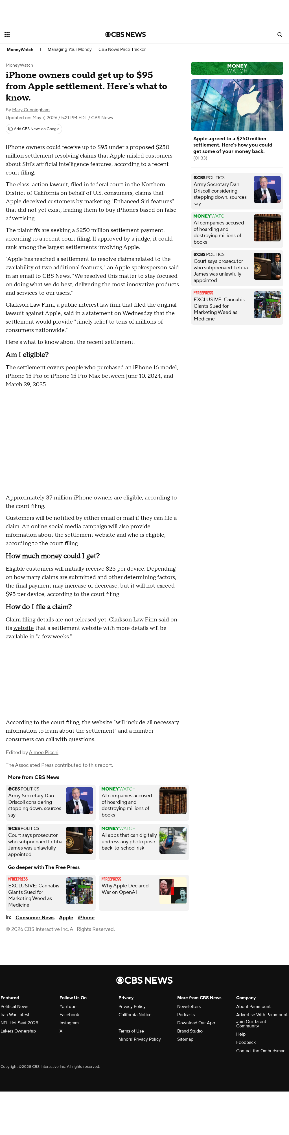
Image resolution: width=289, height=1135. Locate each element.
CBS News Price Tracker (122, 49)
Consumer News (35, 917)
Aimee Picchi (43, 752)
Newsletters (189, 1006)
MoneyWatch (20, 50)
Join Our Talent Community (251, 1023)
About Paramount (253, 1006)
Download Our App (196, 1023)
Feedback (246, 1042)
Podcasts (186, 1014)
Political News (14, 1006)
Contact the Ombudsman (261, 1051)
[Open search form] (279, 34)
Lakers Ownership (18, 1031)
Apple (66, 917)
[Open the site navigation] (45, 34)
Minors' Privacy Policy (140, 1039)
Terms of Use (131, 1031)
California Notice (135, 1014)
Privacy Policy (132, 1006)
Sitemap (185, 1039)
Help (241, 1034)
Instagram (69, 1023)
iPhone (86, 917)
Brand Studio (190, 1031)
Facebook (69, 1014)
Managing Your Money (70, 49)
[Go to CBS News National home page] (125, 34)
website (23, 628)
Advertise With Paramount (262, 1014)
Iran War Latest (15, 1014)
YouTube (68, 1006)
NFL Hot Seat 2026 (19, 1023)
